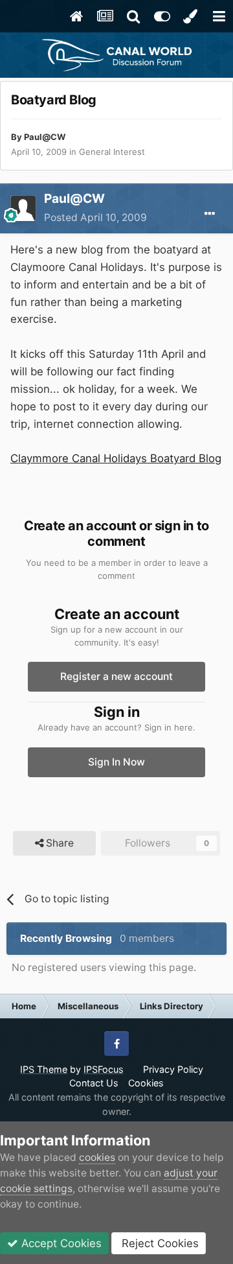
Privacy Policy (173, 1069)
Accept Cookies (60, 1243)
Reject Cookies (158, 1243)
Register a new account (116, 676)
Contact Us (93, 1082)
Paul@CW (44, 137)
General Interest (112, 151)
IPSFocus (103, 1069)
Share (58, 843)
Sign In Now (116, 762)
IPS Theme (43, 1069)
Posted (95, 217)
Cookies (146, 1082)
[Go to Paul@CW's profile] (23, 208)
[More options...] (210, 214)
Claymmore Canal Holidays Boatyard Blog (115, 458)
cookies (97, 1157)
